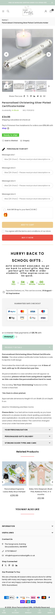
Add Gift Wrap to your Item (22, 209)
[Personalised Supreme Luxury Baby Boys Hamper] (14, 473)
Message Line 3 (8, 181)
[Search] (8, 11)
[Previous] (6, 54)
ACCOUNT (15, 613)
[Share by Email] (44, 96)
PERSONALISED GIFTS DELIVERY (19, 436)
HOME (4, 613)
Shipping (6, 120)
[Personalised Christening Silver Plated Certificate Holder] (18, 86)
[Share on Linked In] (34, 96)
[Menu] (3, 11)
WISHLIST (28, 613)
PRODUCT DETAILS (13, 347)
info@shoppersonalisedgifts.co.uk (20, 555)
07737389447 (11, 551)
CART (40, 613)
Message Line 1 (8, 154)
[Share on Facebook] (24, 96)
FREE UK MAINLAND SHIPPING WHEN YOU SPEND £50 (27, 2)
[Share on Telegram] (38, 96)
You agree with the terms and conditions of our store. (28, 231)
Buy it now (27, 237)
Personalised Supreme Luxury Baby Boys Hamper (14, 490)
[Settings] (45, 11)
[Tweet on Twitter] (28, 96)
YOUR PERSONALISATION (16, 429)
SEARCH (50, 613)
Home (4, 20)
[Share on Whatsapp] (41, 96)
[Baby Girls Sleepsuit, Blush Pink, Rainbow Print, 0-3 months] (41, 473)
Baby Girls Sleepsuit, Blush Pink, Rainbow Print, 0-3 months (40, 492)
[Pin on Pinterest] (31, 96)
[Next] (48, 54)
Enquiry (26, 140)
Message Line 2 (8, 168)
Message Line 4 (8, 194)
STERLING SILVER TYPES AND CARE (20, 443)
